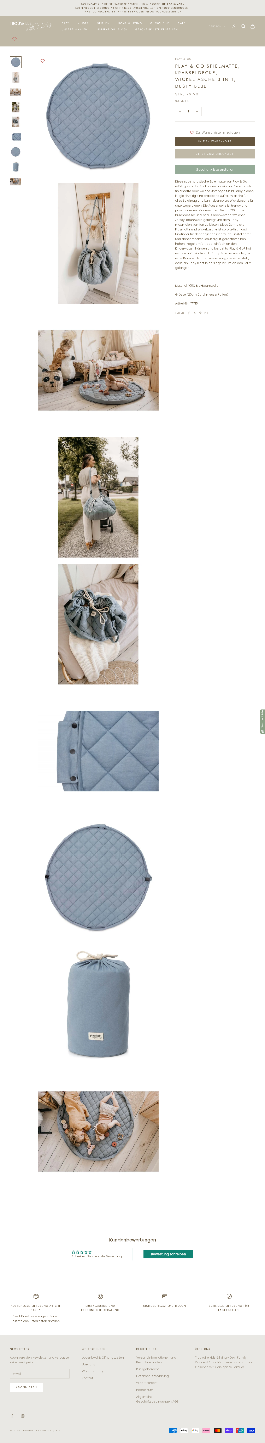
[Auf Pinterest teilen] (200, 313)
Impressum (144, 1390)
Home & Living (130, 23)
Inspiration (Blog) (111, 29)
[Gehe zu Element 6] (16, 137)
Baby (66, 23)
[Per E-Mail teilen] (206, 313)
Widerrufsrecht (147, 1383)
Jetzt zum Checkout (215, 154)
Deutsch (215, 26)
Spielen (103, 23)
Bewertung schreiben (168, 1254)
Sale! (182, 23)
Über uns (88, 1364)
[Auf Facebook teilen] (188, 313)
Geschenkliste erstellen (156, 29)
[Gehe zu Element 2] (16, 77)
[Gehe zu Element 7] (16, 152)
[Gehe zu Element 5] (16, 122)
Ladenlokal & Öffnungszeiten (103, 1357)
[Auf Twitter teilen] (194, 313)
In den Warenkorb (215, 141)
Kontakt (87, 1378)
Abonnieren (26, 1387)
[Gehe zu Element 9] (16, 182)
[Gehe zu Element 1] (16, 62)
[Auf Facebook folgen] (12, 1416)
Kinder (83, 23)
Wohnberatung (93, 1371)
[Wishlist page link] (14, 39)
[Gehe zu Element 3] (16, 92)
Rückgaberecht (147, 1369)
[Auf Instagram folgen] (23, 1416)
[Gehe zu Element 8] (16, 167)
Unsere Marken (75, 29)
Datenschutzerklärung (152, 1376)
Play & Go (183, 59)
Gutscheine (160, 23)
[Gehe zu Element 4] (16, 107)
